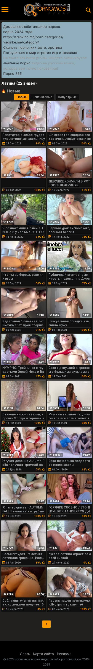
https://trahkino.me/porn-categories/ (33, 37)
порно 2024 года (17, 32)
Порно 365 (12, 73)
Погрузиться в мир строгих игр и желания (40, 52)
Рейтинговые (42, 97)
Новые (22, 97)
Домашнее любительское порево (31, 26)
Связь (25, 654)
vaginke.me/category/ (21, 42)
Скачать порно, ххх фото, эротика (32, 47)
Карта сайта (43, 654)
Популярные (67, 97)
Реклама (64, 654)
